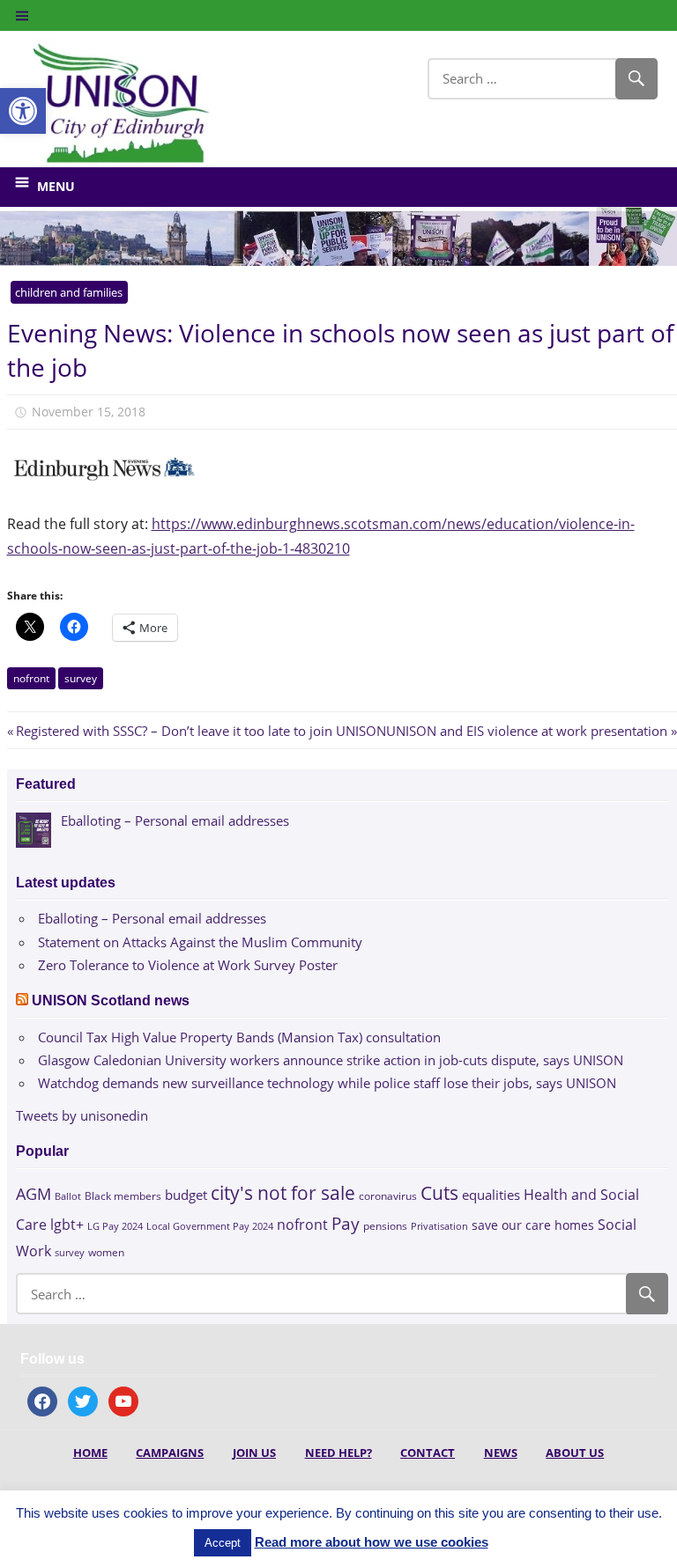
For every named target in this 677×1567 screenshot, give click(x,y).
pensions (385, 1225)
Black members (123, 1196)
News (500, 1452)
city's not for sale (283, 1193)
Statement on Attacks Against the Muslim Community (200, 942)
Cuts (439, 1192)
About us (575, 1452)
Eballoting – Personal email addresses (152, 918)
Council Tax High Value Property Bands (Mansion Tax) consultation (239, 1037)
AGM (33, 1193)
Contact (427, 1452)
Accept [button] (223, 1542)
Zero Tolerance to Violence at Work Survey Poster (188, 965)
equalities (491, 1194)
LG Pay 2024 (115, 1225)
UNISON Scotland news (111, 1000)
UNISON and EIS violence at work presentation (526, 730)
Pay (345, 1223)
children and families (69, 292)
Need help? (338, 1452)
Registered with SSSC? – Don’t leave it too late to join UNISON (200, 730)
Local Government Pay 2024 (209, 1225)
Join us (254, 1452)
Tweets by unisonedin (82, 1115)
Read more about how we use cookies (371, 1541)
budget (186, 1194)
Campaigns (170, 1452)
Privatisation (439, 1225)
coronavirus (388, 1195)
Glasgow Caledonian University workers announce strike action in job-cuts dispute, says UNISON (330, 1060)
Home (90, 1452)
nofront (31, 678)
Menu (56, 186)
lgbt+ (67, 1224)
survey (80, 678)
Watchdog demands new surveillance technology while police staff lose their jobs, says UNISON (327, 1083)
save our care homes (533, 1225)
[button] (23, 111)
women (106, 1252)
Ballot (68, 1196)
